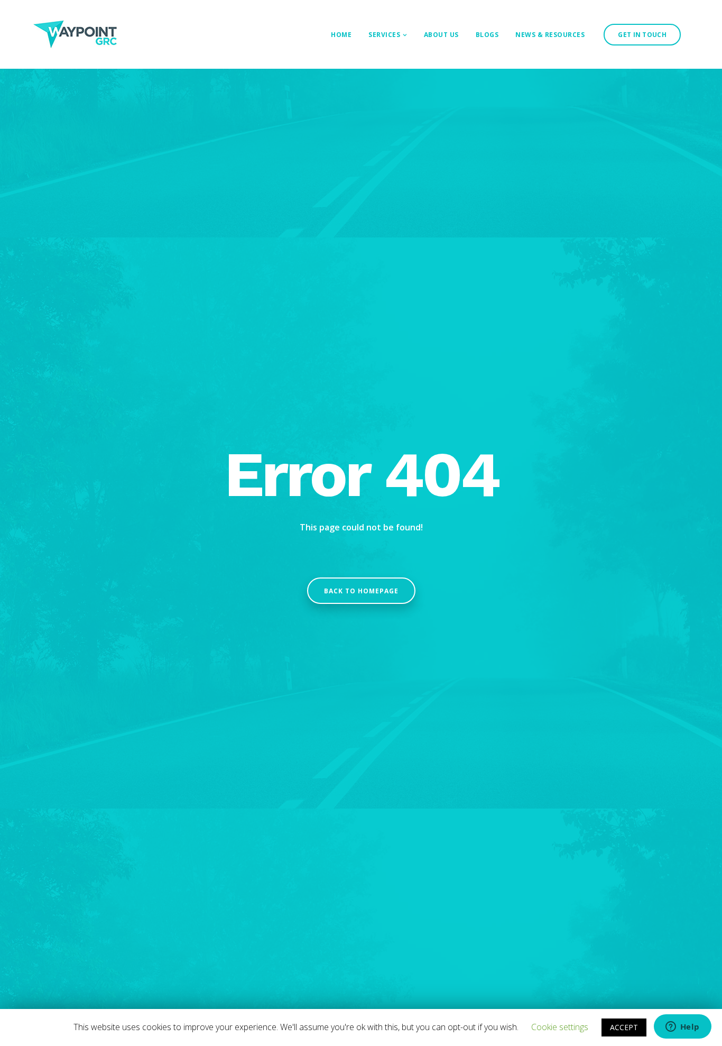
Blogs (487, 34)
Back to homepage (361, 590)
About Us (441, 34)
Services (384, 34)
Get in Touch (642, 34)
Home (341, 34)
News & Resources (550, 34)
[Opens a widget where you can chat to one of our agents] (682, 1027)
